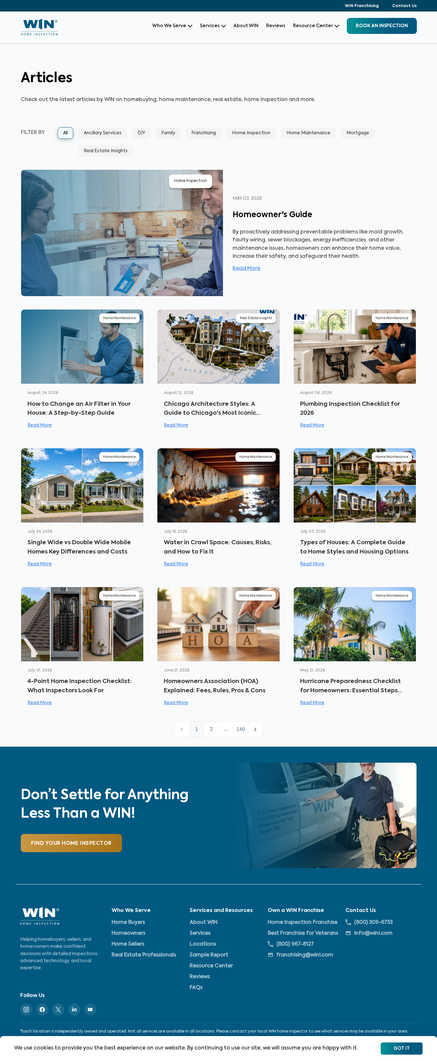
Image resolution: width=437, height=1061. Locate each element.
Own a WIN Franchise (296, 910)
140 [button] (240, 729)
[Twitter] (58, 1009)
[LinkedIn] (74, 1009)
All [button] (65, 133)
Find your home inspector (71, 843)
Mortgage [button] (357, 133)
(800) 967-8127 (295, 944)
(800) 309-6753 (373, 922)
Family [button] (168, 133)
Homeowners (128, 933)
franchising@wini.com (304, 955)
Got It (401, 1048)
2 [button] (211, 729)
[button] (255, 729)
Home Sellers (128, 944)
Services (210, 26)
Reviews (275, 26)
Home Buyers (128, 922)
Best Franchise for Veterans (303, 933)
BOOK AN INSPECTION (382, 26)
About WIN (246, 26)
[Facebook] (42, 1009)
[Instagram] (26, 1009)
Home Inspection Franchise (303, 922)
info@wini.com (373, 933)
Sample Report (209, 955)
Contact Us (404, 6)
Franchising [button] (203, 133)
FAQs (196, 987)
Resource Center (313, 26)
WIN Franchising (362, 6)
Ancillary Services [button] (103, 133)
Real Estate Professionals (144, 955)
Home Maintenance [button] (308, 133)
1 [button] (196, 729)
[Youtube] (90, 1009)
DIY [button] (141, 133)
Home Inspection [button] (251, 133)
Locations (203, 944)
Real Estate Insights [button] (106, 151)
